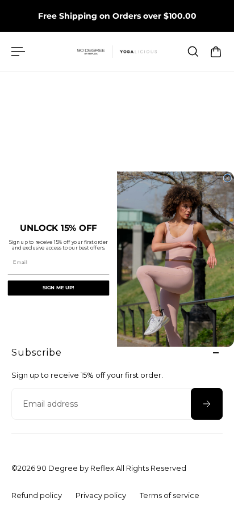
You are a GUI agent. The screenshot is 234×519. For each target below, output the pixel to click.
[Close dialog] (227, 178)
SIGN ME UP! (58, 288)
